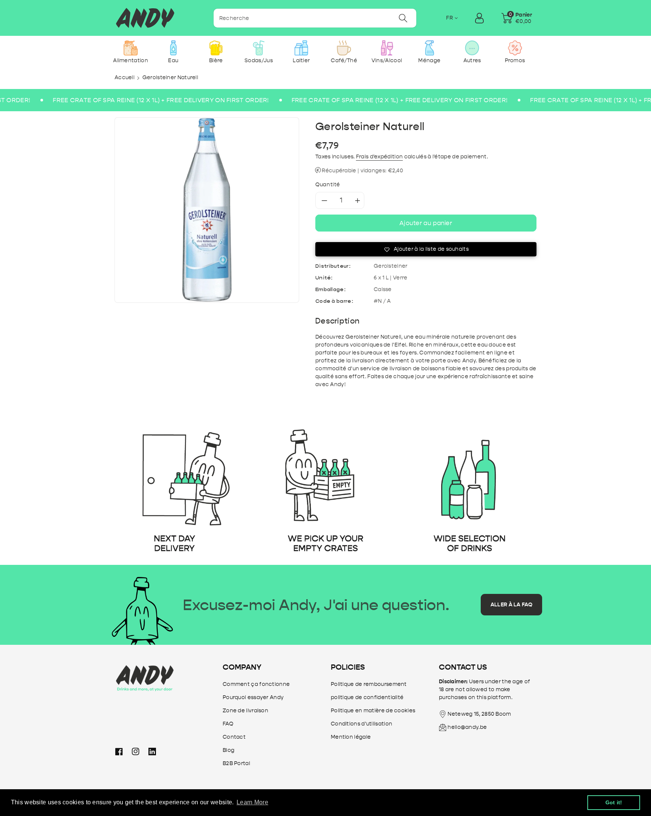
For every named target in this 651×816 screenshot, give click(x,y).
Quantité (327, 184)
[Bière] (216, 47)
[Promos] (515, 47)
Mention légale (351, 737)
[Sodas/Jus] (259, 47)
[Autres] (472, 47)
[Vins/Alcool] (387, 47)
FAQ (228, 724)
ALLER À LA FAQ (511, 604)
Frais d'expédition (379, 156)
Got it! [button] (613, 802)
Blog (228, 750)
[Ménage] (429, 47)
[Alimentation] (131, 47)
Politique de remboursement (369, 684)
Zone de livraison (245, 710)
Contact (234, 737)
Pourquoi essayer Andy (253, 697)
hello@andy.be (467, 727)
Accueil (124, 77)
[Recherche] (403, 18)
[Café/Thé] (344, 47)
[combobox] (315, 18)
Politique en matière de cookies (373, 710)
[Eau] (173, 47)
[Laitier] (301, 47)
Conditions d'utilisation (361, 724)
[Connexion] (479, 18)
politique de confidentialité (367, 697)
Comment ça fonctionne (256, 684)
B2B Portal (236, 763)
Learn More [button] (252, 802)
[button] (516, 18)
